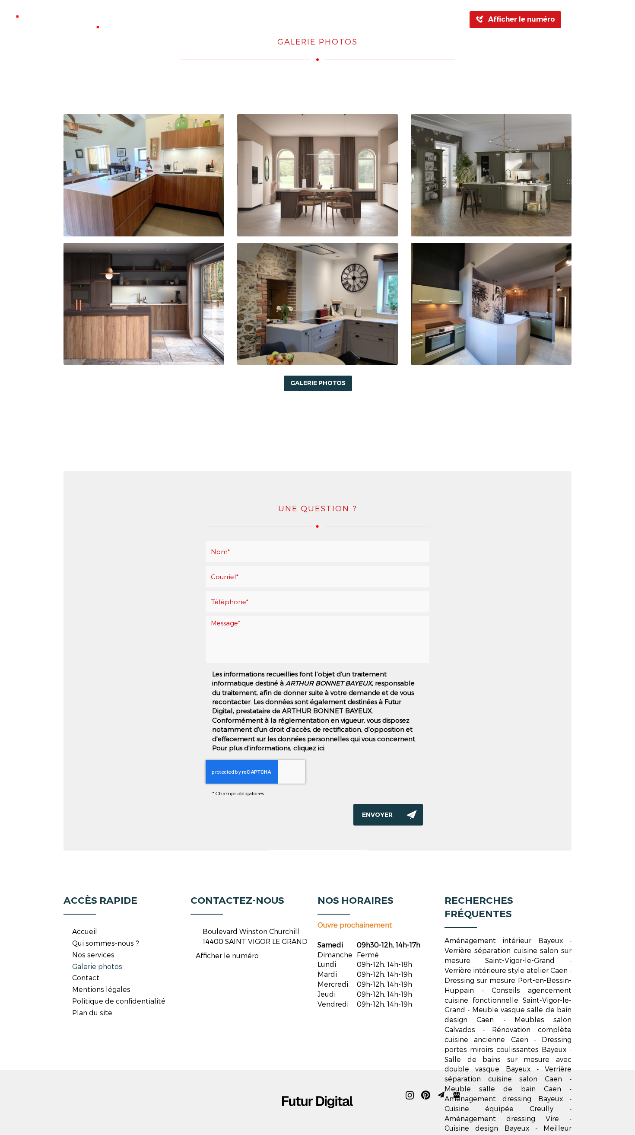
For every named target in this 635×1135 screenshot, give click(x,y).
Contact (412, 19)
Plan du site (92, 1012)
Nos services (93, 954)
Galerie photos (353, 19)
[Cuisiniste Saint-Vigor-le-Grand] (491, 304)
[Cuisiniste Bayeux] (317, 175)
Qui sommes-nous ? (226, 19)
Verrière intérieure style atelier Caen (506, 970)
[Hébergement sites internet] (317, 1117)
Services (294, 19)
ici (321, 748)
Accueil (160, 19)
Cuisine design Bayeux (486, 1128)
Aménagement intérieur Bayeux (503, 940)
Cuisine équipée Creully (498, 1108)
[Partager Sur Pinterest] (589, 19)
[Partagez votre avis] (620, 19)
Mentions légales (101, 989)
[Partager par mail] (604, 19)
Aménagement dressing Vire (501, 1118)
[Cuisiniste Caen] (144, 175)
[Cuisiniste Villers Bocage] (144, 304)
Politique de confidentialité (118, 1001)
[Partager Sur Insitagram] (573, 19)
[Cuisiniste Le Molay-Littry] (317, 304)
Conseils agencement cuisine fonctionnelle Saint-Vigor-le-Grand (508, 1000)
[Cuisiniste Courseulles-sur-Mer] (491, 175)
